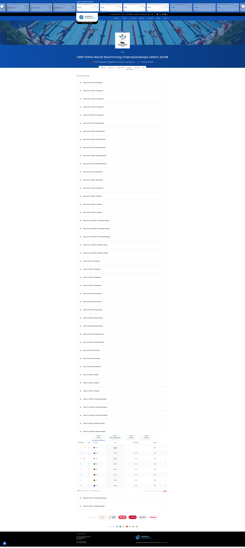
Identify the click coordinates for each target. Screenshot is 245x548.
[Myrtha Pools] (112, 517)
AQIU (149, 14)
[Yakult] (153, 517)
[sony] (142, 517)
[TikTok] (123, 526)
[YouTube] (126, 526)
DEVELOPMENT (129, 14)
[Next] (243, 6)
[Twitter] (130, 526)
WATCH (123, 14)
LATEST (125, 18)
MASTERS (136, 14)
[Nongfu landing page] (122, 517)
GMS (152, 14)
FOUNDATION (143, 14)
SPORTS (116, 18)
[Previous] (2, 6)
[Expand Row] (165, 447)
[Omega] (132, 517)
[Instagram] (120, 526)
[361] (102, 517)
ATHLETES (150, 18)
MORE (165, 18)
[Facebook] (117, 526)
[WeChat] (136, 526)
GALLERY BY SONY (115, 14)
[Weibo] (133, 526)
